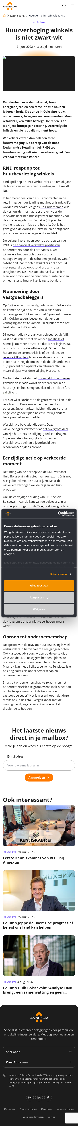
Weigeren (39, 609)
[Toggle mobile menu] (73, 6)
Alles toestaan (39, 585)
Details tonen (58, 573)
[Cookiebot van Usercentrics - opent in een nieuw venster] (58, 513)
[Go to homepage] (10, 5)
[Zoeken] (64, 5)
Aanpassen (37, 597)
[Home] (4, 15)
